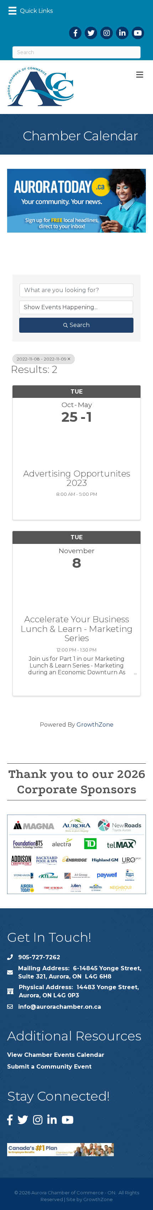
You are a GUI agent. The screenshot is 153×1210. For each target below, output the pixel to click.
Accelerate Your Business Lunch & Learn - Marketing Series (77, 629)
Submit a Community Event (49, 1066)
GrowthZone (95, 724)
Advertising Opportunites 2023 (76, 478)
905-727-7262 (39, 957)
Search (80, 325)
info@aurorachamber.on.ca (59, 1006)
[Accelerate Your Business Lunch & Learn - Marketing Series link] (76, 591)
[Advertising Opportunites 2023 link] (76, 445)
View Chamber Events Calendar (55, 1054)
